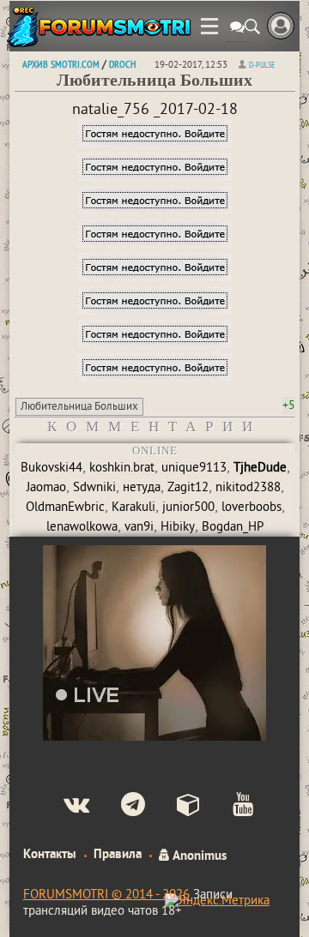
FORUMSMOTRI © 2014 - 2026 (106, 895)
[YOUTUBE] (228, 806)
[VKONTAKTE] (62, 806)
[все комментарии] (237, 28)
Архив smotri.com (61, 63)
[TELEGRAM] (119, 806)
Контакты (49, 855)
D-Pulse (262, 64)
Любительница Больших (79, 407)
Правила (118, 855)
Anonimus (198, 855)
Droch (122, 63)
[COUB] (174, 806)
